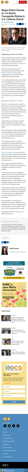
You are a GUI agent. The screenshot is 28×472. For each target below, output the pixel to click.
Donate (23, 2)
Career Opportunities (7, 438)
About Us (5, 432)
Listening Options (7, 435)
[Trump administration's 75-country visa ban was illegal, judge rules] (6, 331)
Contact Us (5, 453)
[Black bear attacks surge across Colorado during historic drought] (6, 342)
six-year (17, 100)
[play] (2, 470)
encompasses (9, 72)
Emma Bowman (9, 22)
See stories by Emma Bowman (17, 252)
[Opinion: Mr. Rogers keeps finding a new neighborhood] (6, 353)
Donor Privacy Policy (7, 447)
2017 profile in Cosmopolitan (12, 152)
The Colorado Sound (7, 456)
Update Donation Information (9, 450)
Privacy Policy (6, 444)
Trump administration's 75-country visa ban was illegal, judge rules (18, 332)
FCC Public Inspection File (8, 441)
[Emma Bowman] (4, 250)
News (12, 339)
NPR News (5, 237)
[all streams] (26, 470)
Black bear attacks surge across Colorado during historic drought (17, 342)
